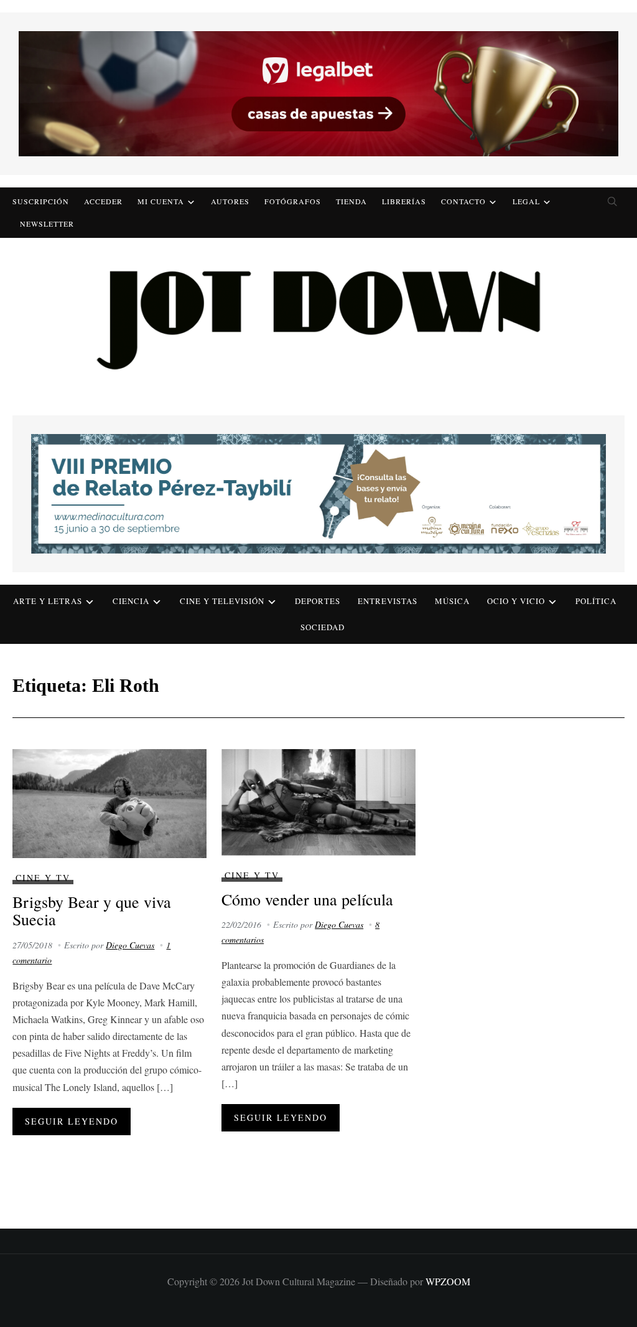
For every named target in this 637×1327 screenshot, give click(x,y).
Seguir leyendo (71, 1121)
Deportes (317, 601)
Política (595, 601)
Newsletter (47, 224)
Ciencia (131, 601)
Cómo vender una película (307, 899)
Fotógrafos (292, 201)
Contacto (463, 201)
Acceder (103, 201)
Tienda (351, 201)
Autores (230, 201)
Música (452, 601)
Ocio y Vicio (516, 601)
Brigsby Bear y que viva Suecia (91, 910)
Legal (526, 201)
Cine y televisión (222, 601)
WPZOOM (447, 1281)
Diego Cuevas (130, 945)
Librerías (404, 201)
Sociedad (322, 627)
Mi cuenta (160, 201)
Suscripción (40, 201)
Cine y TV (43, 878)
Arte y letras (47, 601)
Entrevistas (387, 601)
